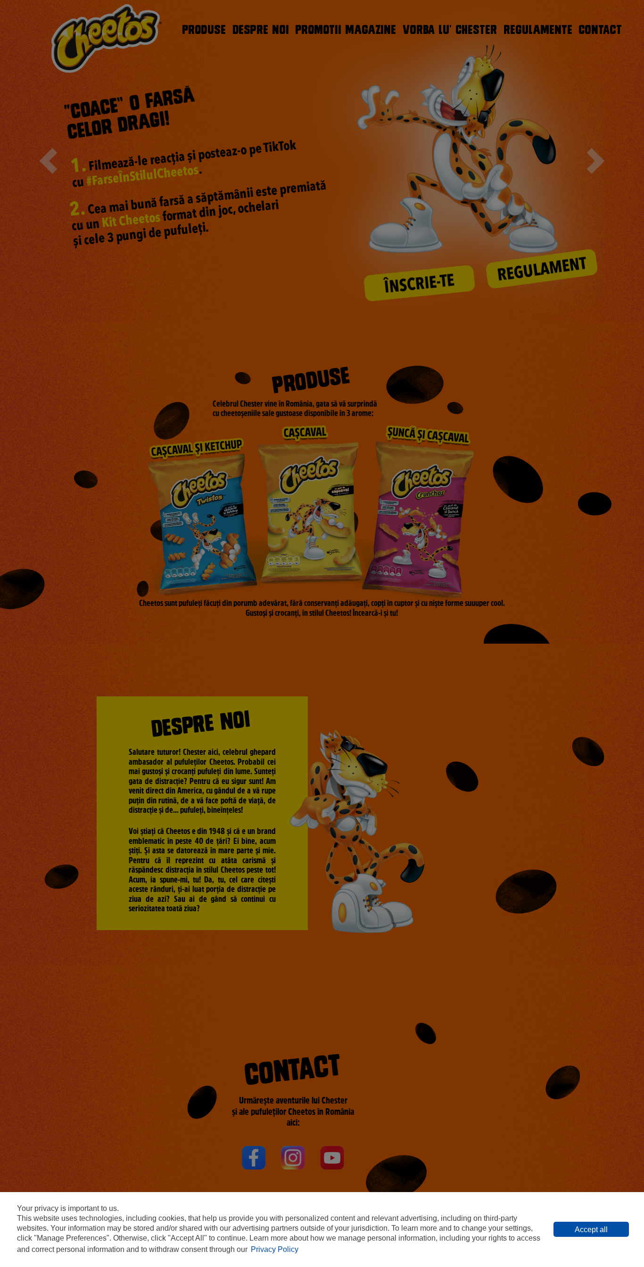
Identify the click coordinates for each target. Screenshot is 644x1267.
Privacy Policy (274, 1249)
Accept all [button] (591, 1230)
